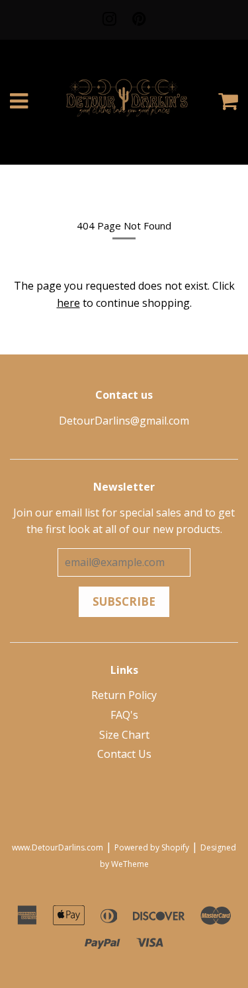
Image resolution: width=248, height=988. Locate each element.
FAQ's (124, 715)
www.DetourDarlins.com (57, 847)
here (68, 303)
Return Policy (124, 695)
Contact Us (124, 754)
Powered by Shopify (151, 847)
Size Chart (124, 734)
